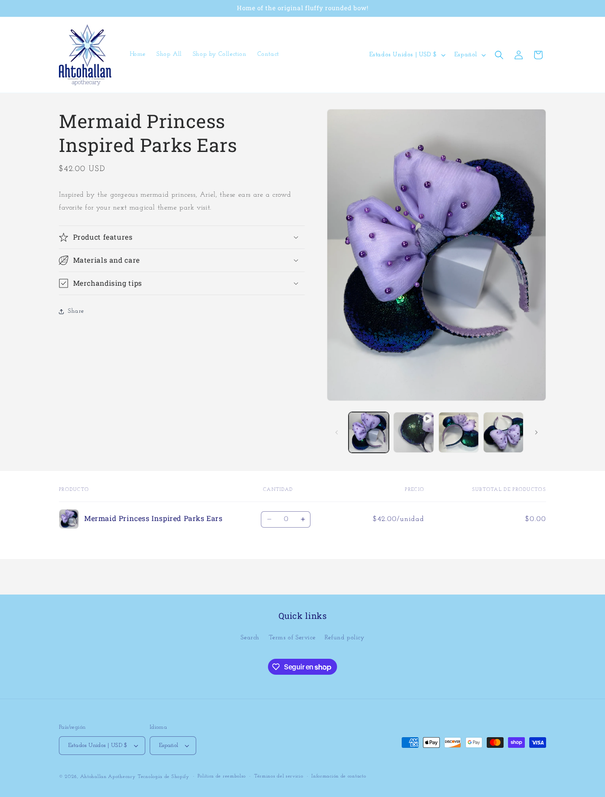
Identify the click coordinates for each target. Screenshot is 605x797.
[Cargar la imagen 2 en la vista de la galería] (458, 432)
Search (250, 637)
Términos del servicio (278, 776)
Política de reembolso (222, 776)
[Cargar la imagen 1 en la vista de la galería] (369, 432)
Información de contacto (338, 776)
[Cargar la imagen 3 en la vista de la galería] (503, 432)
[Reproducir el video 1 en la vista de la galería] (413, 432)
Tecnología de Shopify (164, 776)
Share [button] (76, 311)
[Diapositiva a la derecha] (536, 432)
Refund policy (345, 637)
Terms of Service (292, 637)
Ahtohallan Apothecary (108, 776)
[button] (499, 55)
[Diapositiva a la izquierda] (336, 432)
